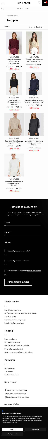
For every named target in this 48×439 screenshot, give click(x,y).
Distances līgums (10, 339)
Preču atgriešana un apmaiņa (15, 320)
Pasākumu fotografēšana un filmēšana (18, 352)
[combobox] (40, 27)
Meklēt (2, 9)
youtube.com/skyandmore (16, 394)
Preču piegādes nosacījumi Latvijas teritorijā (20, 313)
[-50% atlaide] (14, 43)
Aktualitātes (8, 372)
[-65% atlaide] (14, 124)
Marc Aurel (14, 57)
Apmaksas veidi (10, 317)
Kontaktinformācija (11, 375)
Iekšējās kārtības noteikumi (14, 323)
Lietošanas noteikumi (12, 342)
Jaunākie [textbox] (39, 27)
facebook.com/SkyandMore (17, 390)
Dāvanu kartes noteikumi (13, 349)
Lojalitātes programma (12, 310)
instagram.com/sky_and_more (18, 397)
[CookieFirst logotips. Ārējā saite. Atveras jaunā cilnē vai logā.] (2, 411)
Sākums (8, 15)
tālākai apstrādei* (34, 271)
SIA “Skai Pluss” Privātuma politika (16, 346)
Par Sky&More (9, 368)
